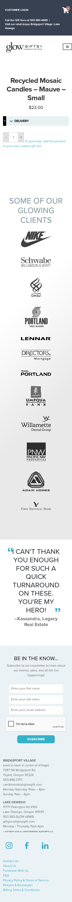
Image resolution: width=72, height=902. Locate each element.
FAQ (6, 876)
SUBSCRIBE (36, 739)
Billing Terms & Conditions (21, 890)
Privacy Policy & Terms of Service (26, 880)
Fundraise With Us (15, 871)
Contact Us (10, 861)
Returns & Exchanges (18, 885)
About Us (9, 866)
